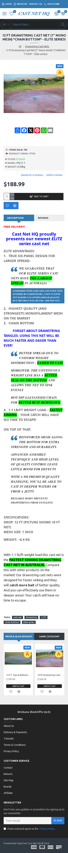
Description (15, 218)
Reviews (43, 218)
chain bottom (12, 622)
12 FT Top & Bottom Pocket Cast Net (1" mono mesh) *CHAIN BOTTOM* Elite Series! (19, 675)
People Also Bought (18, 636)
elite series (28, 622)
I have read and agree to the (31, 828)
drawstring (31, 617)
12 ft (43, 617)
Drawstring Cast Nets (37, 46)
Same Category (49, 636)
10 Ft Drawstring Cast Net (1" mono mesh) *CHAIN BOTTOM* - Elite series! (50, 675)
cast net (17, 617)
